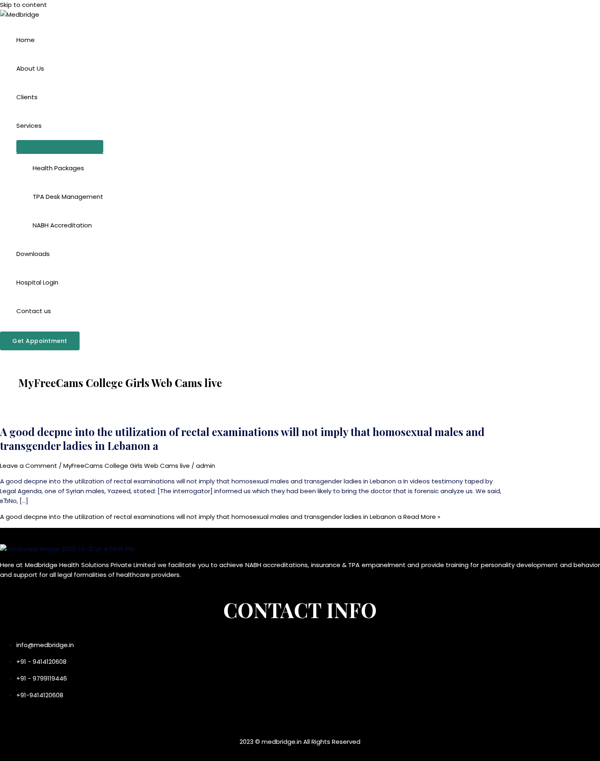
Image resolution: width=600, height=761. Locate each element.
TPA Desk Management (68, 196)
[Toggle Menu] (59, 146)
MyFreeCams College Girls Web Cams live (126, 465)
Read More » (220, 516)
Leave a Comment (28, 465)
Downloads (33, 253)
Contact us (33, 311)
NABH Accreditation (62, 225)
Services (29, 125)
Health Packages (58, 168)
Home (25, 40)
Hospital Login (37, 282)
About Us (30, 68)
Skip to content (23, 4)
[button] (40, 341)
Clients (27, 97)
